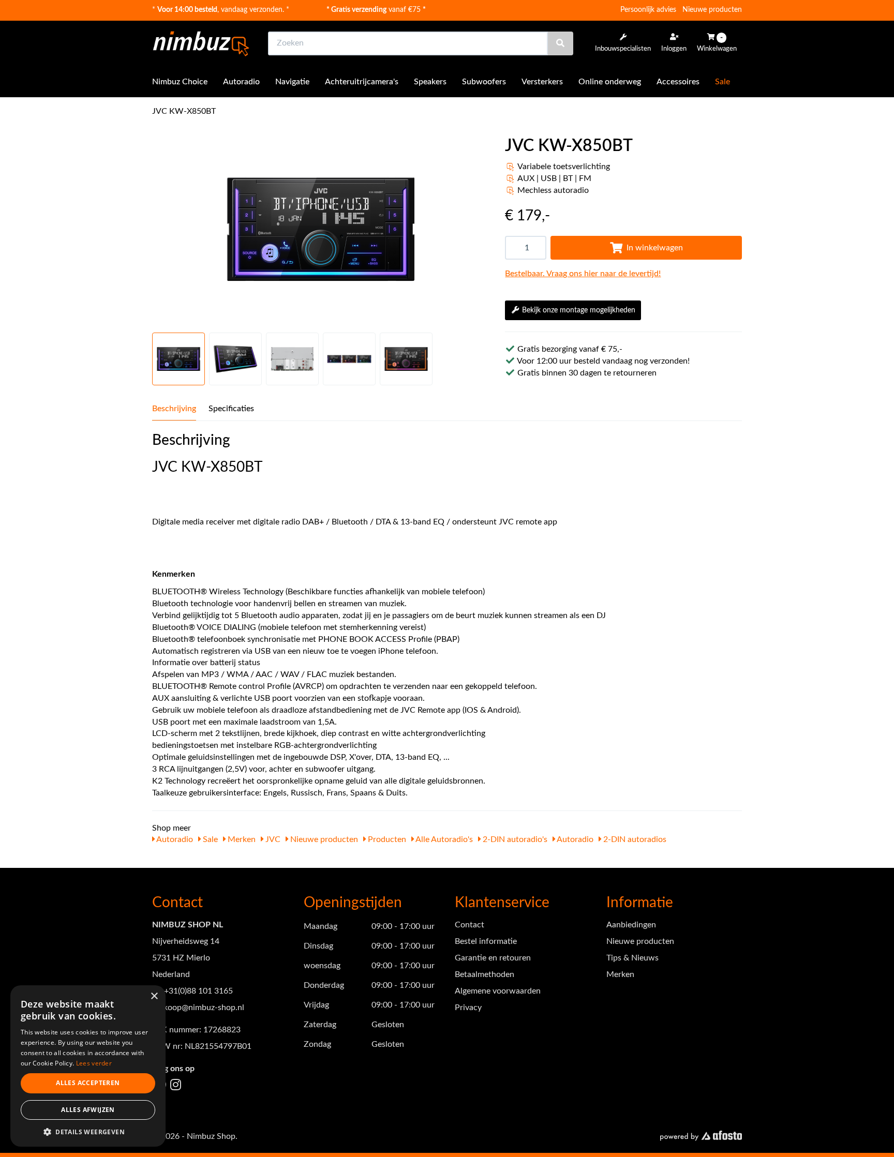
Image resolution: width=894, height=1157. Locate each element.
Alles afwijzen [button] (88, 1109)
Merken (241, 839)
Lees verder (94, 1063)
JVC (271, 839)
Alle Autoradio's (443, 839)
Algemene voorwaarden (498, 991)
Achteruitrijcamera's (361, 82)
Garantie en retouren (493, 958)
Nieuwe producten (712, 9)
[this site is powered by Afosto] (701, 1137)
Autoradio (241, 82)
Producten (386, 839)
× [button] (154, 996)
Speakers (430, 82)
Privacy (468, 1007)
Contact (469, 925)
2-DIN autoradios (633, 839)
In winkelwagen (655, 248)
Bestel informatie (486, 941)
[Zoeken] (560, 43)
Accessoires (678, 82)
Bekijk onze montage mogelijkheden (578, 310)
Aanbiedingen (631, 925)
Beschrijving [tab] (174, 408)
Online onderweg (609, 82)
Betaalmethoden (484, 974)
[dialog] (88, 1066)
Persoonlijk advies (648, 9)
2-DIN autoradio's (514, 839)
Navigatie (292, 82)
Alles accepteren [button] (88, 1082)
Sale (722, 82)
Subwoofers (484, 82)
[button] (88, 1131)
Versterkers (542, 82)
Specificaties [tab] (231, 408)
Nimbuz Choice (179, 82)
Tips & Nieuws (632, 958)
